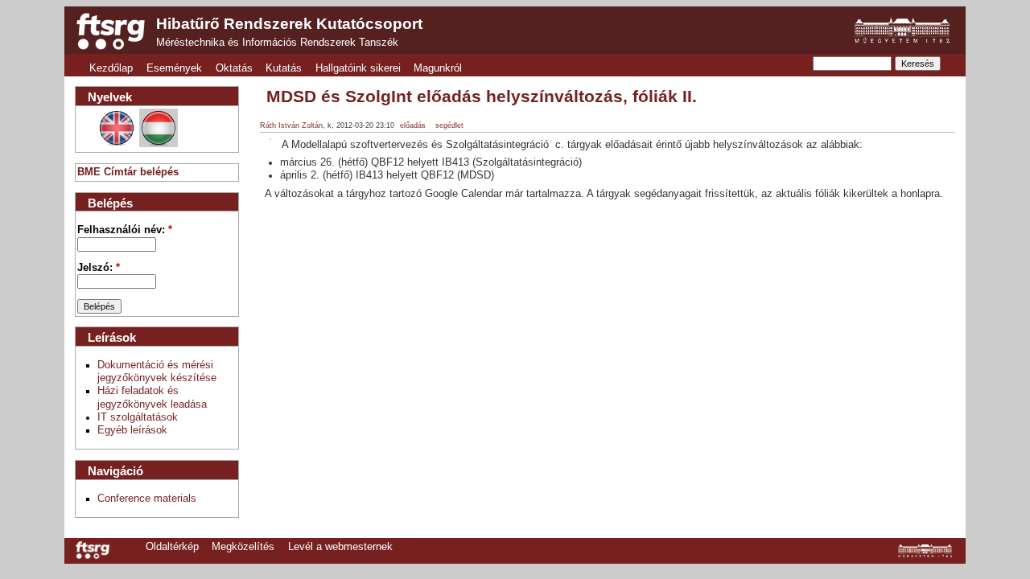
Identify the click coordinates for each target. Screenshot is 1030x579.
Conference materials (146, 498)
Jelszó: (98, 267)
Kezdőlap (111, 68)
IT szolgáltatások (137, 417)
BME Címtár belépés (128, 172)
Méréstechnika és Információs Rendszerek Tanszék (277, 42)
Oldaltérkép (172, 546)
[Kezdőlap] (110, 31)
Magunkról (438, 68)
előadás (413, 125)
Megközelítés (243, 546)
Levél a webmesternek (340, 546)
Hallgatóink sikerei (358, 68)
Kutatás (284, 68)
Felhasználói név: (124, 230)
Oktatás (234, 68)
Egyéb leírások (132, 430)
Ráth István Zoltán (291, 125)
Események (174, 68)
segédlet (449, 125)
